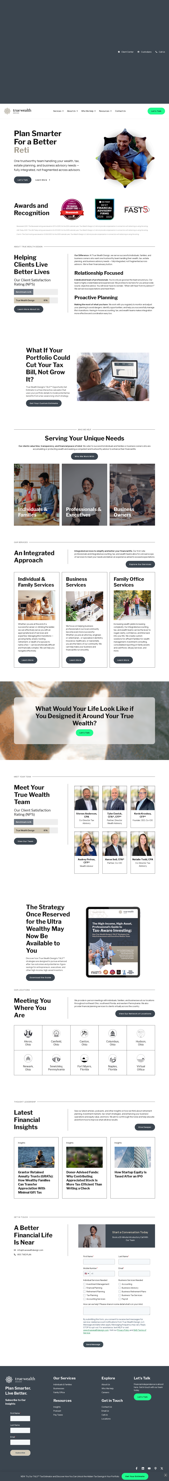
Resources (62, 1400)
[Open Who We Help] (95, 111)
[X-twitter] (162, 1468)
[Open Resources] (111, 111)
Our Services (64, 1378)
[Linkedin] (143, 1468)
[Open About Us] (77, 111)
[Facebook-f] (137, 1468)
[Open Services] (63, 111)
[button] (166, 1475)
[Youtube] (149, 1468)
